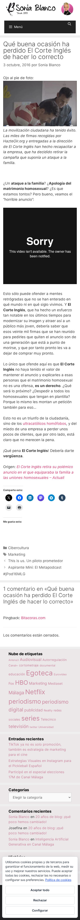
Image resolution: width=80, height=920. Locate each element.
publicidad (33, 710)
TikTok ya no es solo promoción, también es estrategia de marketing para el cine (37, 749)
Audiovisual (30, 659)
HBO (21, 682)
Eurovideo (60, 674)
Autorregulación (54, 660)
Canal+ (13, 665)
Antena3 (14, 660)
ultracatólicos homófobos (44, 423)
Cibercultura (18, 548)
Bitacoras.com (33, 618)
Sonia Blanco (19, 817)
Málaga (16, 692)
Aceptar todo (40, 890)
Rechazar (40, 900)
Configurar (40, 910)
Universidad (46, 727)
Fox (11, 684)
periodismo (25, 701)
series (30, 718)
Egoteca (39, 673)
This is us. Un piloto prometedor (35, 561)
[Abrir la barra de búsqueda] (69, 24)
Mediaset (55, 684)
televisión (19, 726)
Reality (48, 710)
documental (47, 665)
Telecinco (48, 719)
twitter (33, 727)
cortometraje (29, 665)
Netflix (35, 692)
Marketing (16, 554)
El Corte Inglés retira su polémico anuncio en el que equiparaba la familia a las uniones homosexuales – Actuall (38, 472)
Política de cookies (58, 880)
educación (17, 674)
